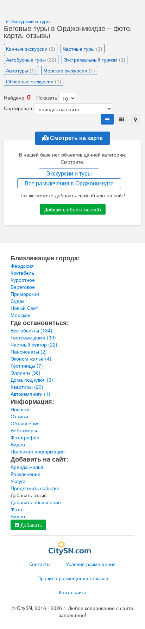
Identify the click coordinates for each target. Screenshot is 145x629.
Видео (18, 444)
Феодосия (22, 265)
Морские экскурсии (69, 70)
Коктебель (22, 272)
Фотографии (25, 437)
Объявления (25, 423)
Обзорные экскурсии (33, 81)
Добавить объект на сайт (72, 209)
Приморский (25, 293)
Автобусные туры (31, 59)
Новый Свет (24, 307)
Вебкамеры (24, 430)
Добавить (30, 524)
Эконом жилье (31, 358)
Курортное (23, 279)
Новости (20, 409)
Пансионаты (29, 351)
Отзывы (19, 416)
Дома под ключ (32, 379)
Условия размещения (91, 563)
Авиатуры (21, 70)
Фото (16, 509)
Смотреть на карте (76, 138)
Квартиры (27, 386)
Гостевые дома (33, 337)
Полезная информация (38, 451)
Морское (21, 314)
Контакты (39, 563)
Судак (17, 300)
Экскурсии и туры (29, 21)
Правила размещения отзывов (72, 578)
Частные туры (82, 48)
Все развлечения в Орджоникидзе (69, 183)
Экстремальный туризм (94, 59)
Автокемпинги (30, 393)
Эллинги (25, 372)
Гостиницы (27, 365)
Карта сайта (73, 592)
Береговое (23, 286)
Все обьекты (31, 330)
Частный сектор (34, 344)
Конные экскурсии (30, 48)
